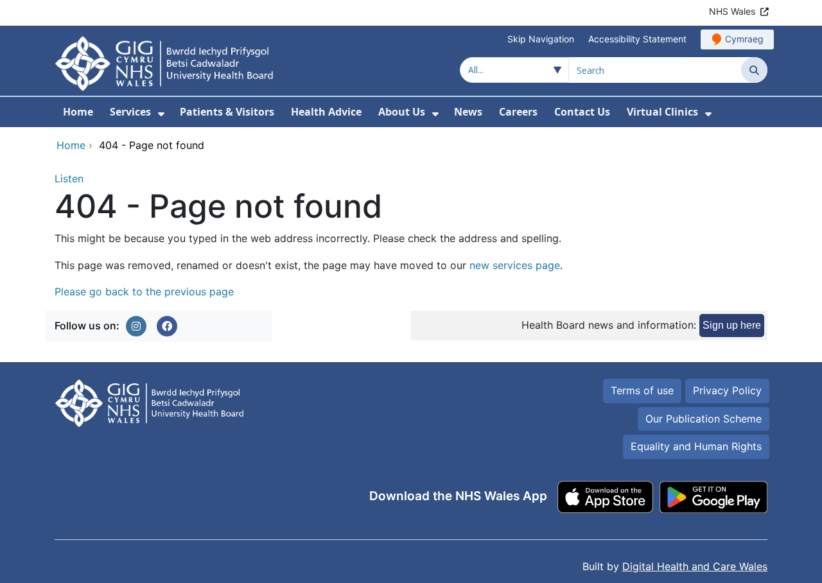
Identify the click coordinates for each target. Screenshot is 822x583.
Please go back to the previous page (144, 291)
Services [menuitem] (130, 112)
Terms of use (642, 390)
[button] (136, 326)
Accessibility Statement (637, 38)
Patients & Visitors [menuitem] (227, 112)
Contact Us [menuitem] (582, 112)
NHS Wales (732, 11)
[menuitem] (161, 114)
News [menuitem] (468, 112)
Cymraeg (744, 38)
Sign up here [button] (732, 325)
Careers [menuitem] (518, 112)
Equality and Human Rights (696, 446)
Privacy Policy (727, 390)
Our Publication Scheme (703, 418)
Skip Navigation (540, 38)
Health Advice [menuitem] (326, 112)
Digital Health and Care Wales (694, 566)
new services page (514, 265)
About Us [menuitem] (401, 112)
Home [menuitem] (78, 112)
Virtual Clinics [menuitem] (662, 112)
